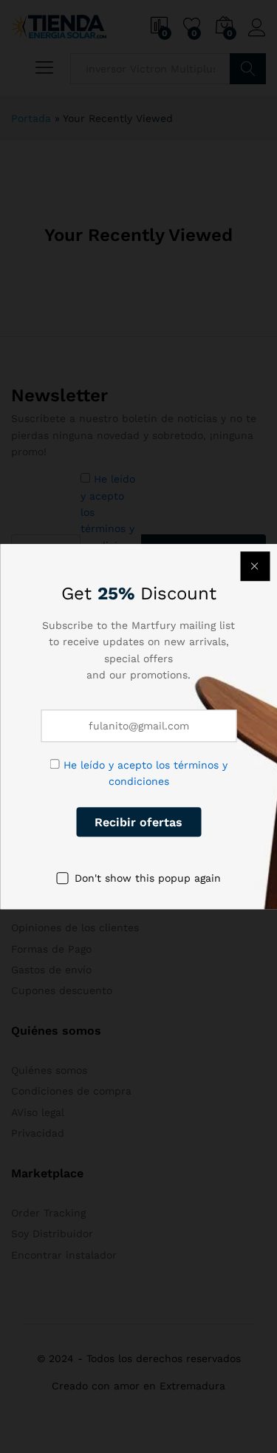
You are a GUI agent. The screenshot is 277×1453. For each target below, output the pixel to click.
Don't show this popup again (148, 878)
